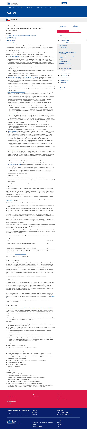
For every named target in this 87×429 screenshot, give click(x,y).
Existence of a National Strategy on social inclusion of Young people (21, 35)
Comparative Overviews (12, 398)
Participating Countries (11, 401)
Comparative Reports (11, 396)
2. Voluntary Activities (64, 40)
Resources (34, 424)
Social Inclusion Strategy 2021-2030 (15, 56)
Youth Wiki (12, 7)
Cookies (59, 422)
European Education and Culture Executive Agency (18, 410)
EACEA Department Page (62, 412)
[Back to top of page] (77, 425)
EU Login (9, 403)
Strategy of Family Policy (13, 131)
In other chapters (63, 31)
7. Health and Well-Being (65, 75)
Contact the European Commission (39, 420)
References (62, 87)
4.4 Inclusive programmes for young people (86, 40)
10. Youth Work (63, 82)
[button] (79, 3)
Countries (17, 7)
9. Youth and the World (64, 80)
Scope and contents (11, 37)
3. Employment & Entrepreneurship (67, 42)
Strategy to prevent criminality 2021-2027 (16, 149)
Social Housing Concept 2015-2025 (15, 113)
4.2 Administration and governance (0, 40)
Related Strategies (11, 42)
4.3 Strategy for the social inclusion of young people (68, 53)
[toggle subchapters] (58, 38)
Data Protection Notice (62, 398)
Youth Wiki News (35, 396)
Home (8, 7)
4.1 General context (63, 47)
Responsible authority (11, 38)
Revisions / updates (11, 40)
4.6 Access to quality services (65, 63)
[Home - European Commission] (13, 3)
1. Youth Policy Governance (65, 38)
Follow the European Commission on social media (42, 422)
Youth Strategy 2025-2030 (20, 254)
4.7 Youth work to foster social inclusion (67, 66)
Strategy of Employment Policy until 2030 (16, 92)
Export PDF (64, 26)
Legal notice (59, 426)
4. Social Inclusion (31, 7)
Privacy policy (60, 424)
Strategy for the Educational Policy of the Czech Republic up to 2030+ (22, 77)
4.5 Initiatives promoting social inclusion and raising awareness (67, 60)
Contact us (59, 396)
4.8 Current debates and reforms (66, 68)
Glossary (61, 85)
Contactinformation (75, 26)
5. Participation (63, 70)
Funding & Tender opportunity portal (64, 414)
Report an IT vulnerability (37, 426)
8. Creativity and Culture (65, 77)
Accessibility (34, 414)
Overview (62, 35)
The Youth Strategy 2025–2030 (14, 164)
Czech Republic (24, 7)
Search (64, 3)
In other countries (75, 31)
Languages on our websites (63, 420)
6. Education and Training (65, 73)
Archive (61, 89)
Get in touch (34, 412)
